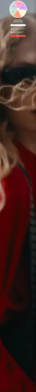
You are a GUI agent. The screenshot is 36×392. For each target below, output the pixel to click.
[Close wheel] (34, 1)
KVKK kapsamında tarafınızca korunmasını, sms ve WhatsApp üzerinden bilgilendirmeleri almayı (18, 32)
